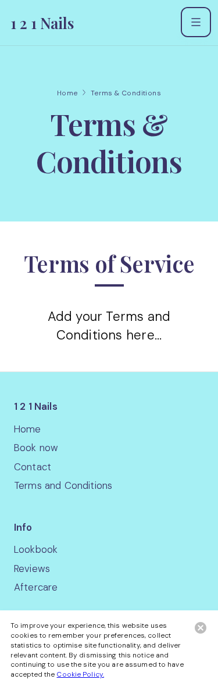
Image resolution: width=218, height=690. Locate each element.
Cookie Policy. (80, 674)
